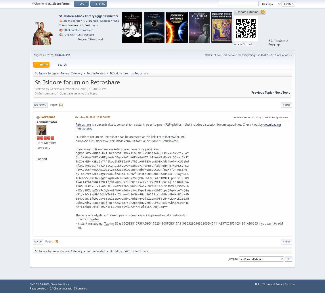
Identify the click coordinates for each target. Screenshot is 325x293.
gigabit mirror (106, 16)
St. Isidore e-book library (77, 16)
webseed (105, 20)
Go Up (38, 241)
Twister (94, 219)
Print (286, 105)
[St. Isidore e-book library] (38, 154)
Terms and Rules (272, 284)
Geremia (47, 117)
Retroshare (83, 125)
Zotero (63, 25)
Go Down (40, 105)
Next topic (282, 93)
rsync (116, 20)
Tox (106, 223)
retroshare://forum (170, 137)
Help (257, 284)
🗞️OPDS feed (90, 20)
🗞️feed (86, 25)
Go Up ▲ (290, 284)
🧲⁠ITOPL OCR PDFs (70, 34)
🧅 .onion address (69, 20)
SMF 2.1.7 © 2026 (39, 284)
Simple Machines (60, 284)
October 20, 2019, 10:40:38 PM (92, 117)
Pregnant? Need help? (90, 39)
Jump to (233, 259)
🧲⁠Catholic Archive (70, 30)
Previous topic (261, 93)
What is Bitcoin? (243, 44)
